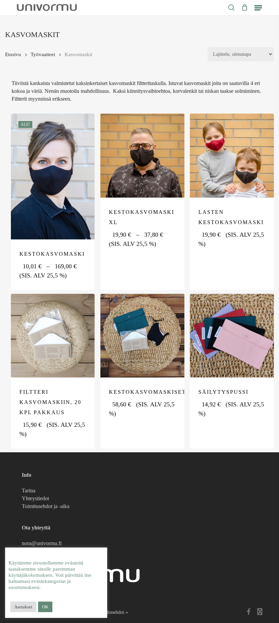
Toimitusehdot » (112, 612)
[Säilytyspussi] (232, 336)
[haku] (231, 7)
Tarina (28, 490)
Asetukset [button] (23, 606)
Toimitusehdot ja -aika (45, 506)
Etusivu (13, 54)
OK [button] (45, 606)
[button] (258, 7)
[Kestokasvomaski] (53, 176)
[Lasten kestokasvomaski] (232, 156)
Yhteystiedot (35, 498)
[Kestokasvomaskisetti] (142, 336)
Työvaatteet (43, 54)
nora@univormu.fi (42, 543)
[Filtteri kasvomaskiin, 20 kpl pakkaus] (53, 336)
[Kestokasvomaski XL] (142, 156)
